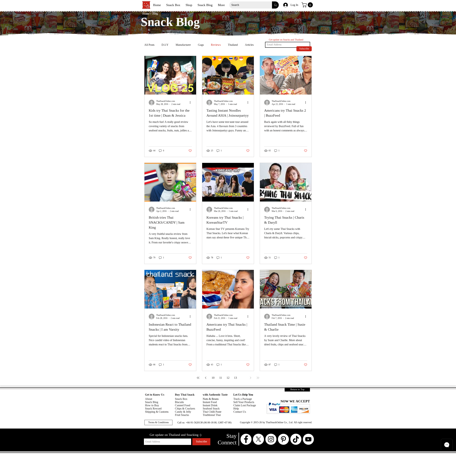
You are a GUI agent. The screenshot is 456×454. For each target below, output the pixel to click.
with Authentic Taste (215, 394)
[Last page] (258, 378)
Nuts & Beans (211, 398)
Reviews (216, 44)
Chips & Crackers (185, 408)
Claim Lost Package (244, 405)
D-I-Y (165, 44)
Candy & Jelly (183, 411)
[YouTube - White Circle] (308, 439)
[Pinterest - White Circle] (283, 439)
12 (228, 377)
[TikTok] (295, 439)
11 (220, 377)
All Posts (149, 44)
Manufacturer (183, 44)
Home (146, 13)
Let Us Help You (243, 394)
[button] (308, 4)
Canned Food (182, 405)
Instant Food (210, 402)
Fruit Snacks (182, 414)
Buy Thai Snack (185, 394)
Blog (155, 13)
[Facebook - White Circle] (246, 439)
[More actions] (191, 102)
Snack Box (181, 398)
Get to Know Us (154, 394)
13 (235, 377)
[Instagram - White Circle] (270, 439)
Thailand (233, 44)
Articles (249, 44)
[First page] (198, 378)
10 (213, 377)
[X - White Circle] (258, 439)
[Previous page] (205, 378)
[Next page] (250, 378)
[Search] (275, 5)
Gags (201, 44)
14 (243, 377)
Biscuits (179, 402)
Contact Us (239, 411)
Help (236, 408)
